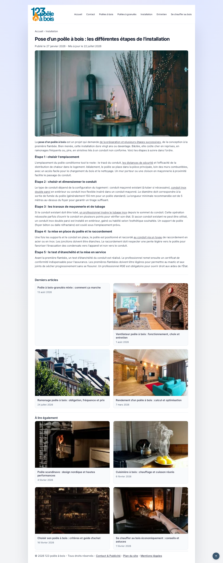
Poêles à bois (106, 14)
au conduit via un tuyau (148, 237)
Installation (146, 14)
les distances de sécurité (137, 162)
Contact (90, 14)
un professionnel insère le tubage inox (103, 212)
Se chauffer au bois (181, 14)
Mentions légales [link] (151, 555)
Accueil (78, 14)
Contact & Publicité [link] (108, 555)
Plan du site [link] (130, 555)
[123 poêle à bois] (42, 14)
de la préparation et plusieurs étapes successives (130, 142)
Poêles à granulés (126, 14)
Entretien (162, 14)
